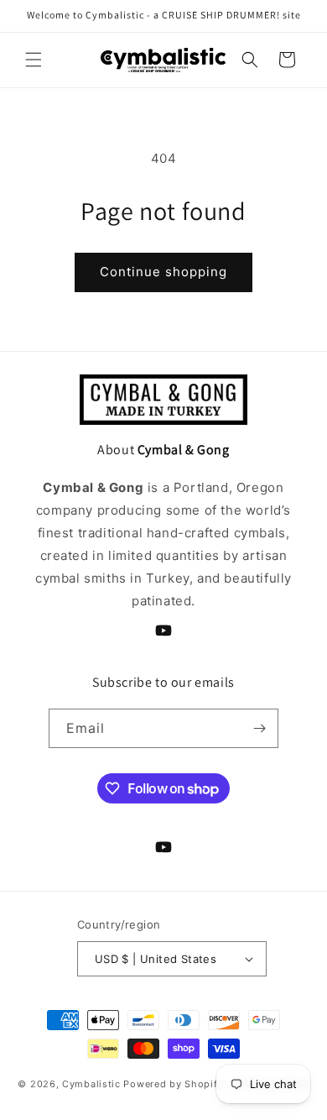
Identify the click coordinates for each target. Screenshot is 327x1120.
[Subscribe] (259, 728)
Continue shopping (163, 272)
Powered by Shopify (173, 1084)
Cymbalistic (91, 1084)
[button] (33, 59)
